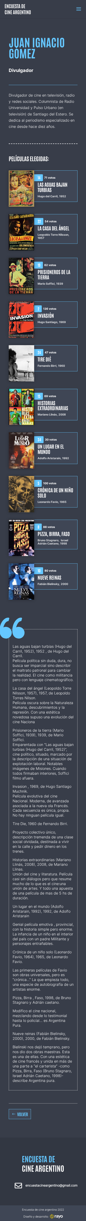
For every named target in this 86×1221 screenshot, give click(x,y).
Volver (22, 1114)
